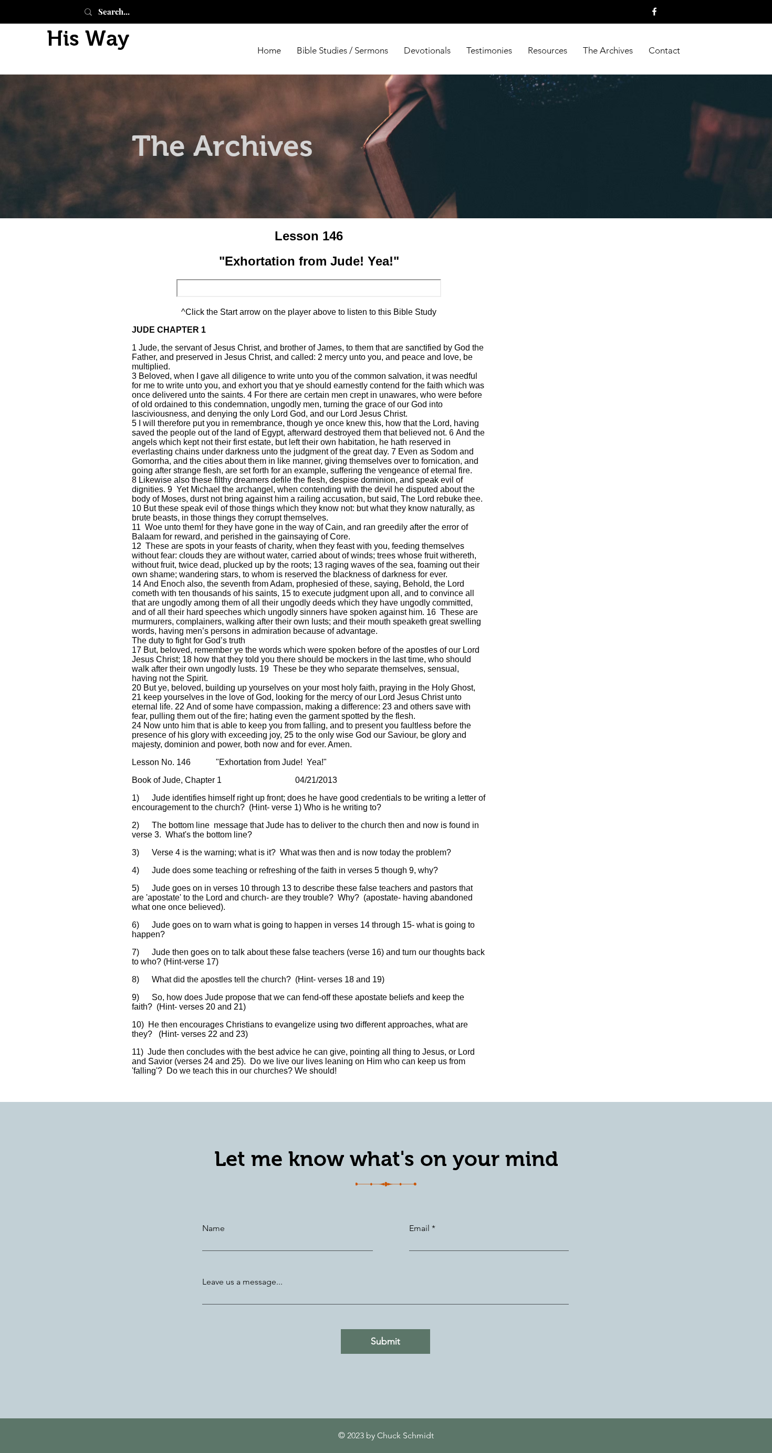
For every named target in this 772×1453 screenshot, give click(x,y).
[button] (608, 50)
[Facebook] (654, 11)
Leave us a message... (242, 1282)
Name (213, 1228)
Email (419, 1228)
